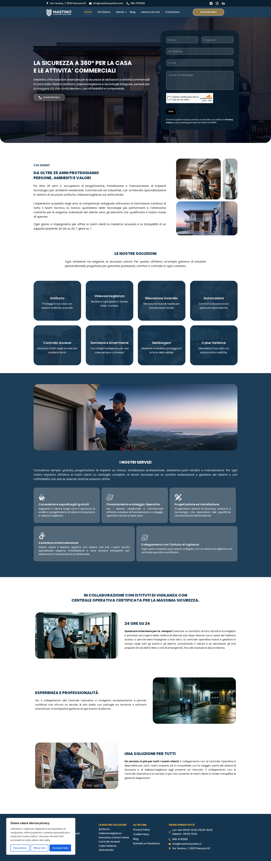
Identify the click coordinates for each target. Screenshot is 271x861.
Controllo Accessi (109, 841)
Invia (170, 111)
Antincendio (106, 850)
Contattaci (172, 12)
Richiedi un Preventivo (146, 843)
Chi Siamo (103, 12)
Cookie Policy (141, 834)
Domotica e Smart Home (114, 837)
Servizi (120, 12)
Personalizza (20, 848)
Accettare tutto (60, 848)
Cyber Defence (107, 845)
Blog (132, 12)
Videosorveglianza (110, 833)
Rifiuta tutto (39, 848)
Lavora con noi (150, 12)
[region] (40, 836)
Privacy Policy (141, 829)
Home (88, 12)
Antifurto (104, 829)
